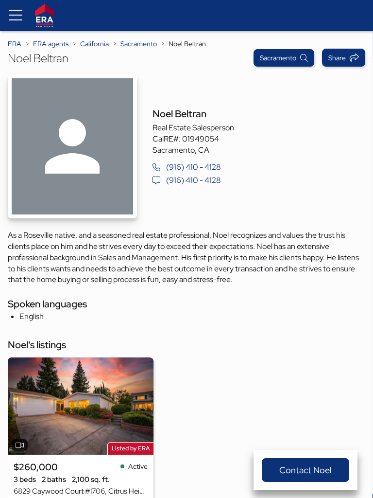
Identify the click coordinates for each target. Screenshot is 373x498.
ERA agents (50, 43)
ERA (14, 43)
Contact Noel (305, 470)
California (94, 43)
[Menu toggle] (15, 15)
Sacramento (138, 43)
